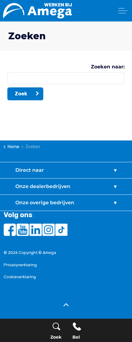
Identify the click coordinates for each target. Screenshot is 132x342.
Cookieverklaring (20, 277)
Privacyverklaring (20, 265)
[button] (66, 305)
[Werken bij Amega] (67, 10)
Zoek (21, 94)
